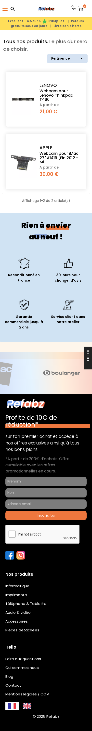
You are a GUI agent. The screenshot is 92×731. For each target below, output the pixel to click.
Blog (9, 676)
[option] (27, 706)
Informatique (17, 585)
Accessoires (16, 621)
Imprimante (16, 594)
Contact (13, 685)
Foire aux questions (23, 658)
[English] (27, 706)
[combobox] (12, 706)
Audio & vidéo (18, 612)
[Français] (12, 706)
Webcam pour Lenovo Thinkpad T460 (56, 95)
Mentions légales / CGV (27, 694)
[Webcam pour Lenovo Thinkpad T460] (23, 98)
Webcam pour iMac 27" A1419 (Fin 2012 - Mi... (59, 157)
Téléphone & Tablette (26, 603)
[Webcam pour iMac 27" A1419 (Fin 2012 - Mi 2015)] (23, 161)
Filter (88, 355)
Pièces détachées (22, 630)
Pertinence (67, 58)
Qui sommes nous (22, 667)
